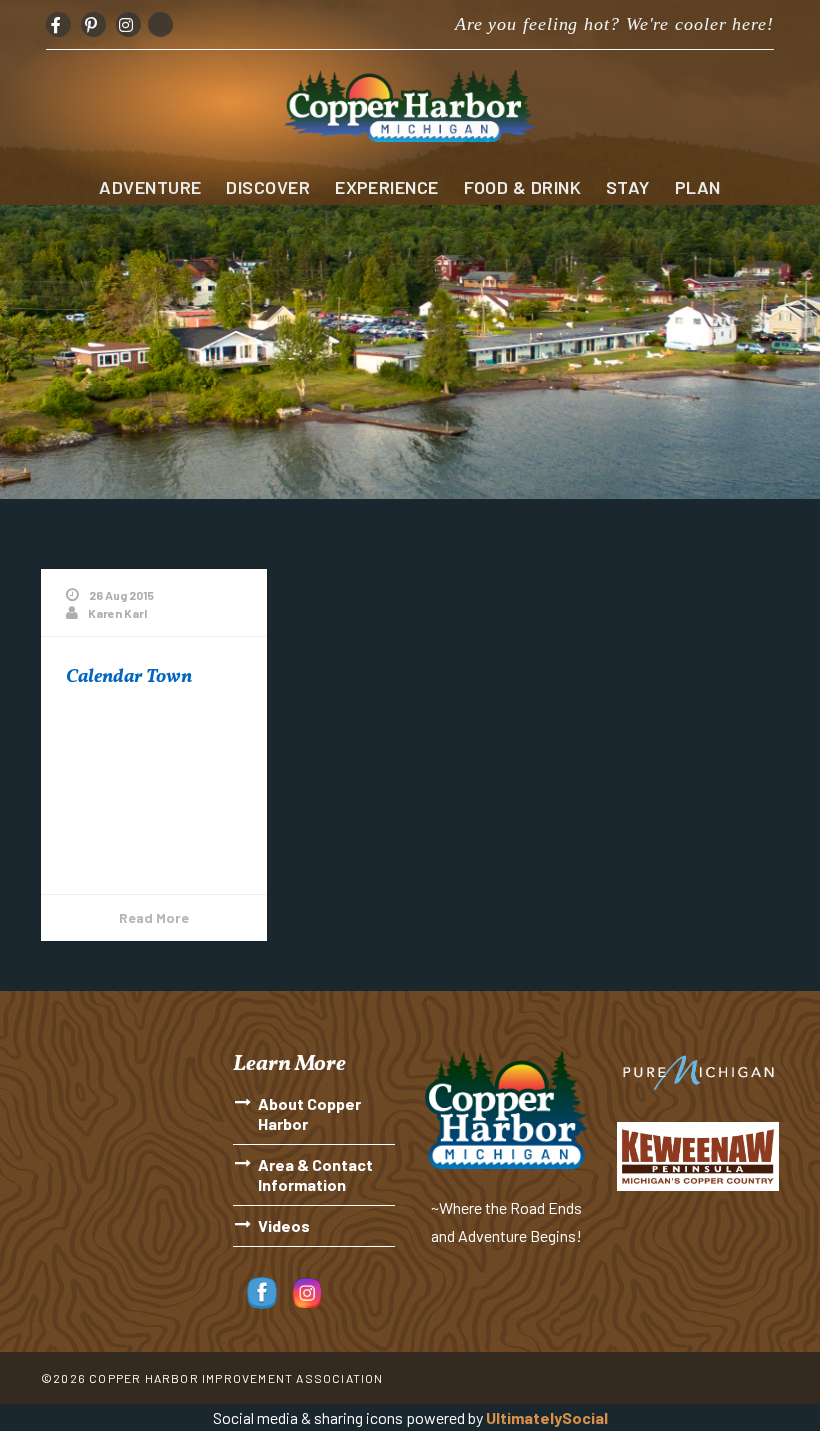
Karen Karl (117, 613)
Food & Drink (522, 187)
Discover (268, 187)
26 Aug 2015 (121, 595)
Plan (698, 187)
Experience (387, 187)
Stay (628, 187)
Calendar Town (129, 677)
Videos (284, 1225)
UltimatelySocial (547, 1417)
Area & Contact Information (315, 1174)
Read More (154, 917)
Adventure (150, 187)
